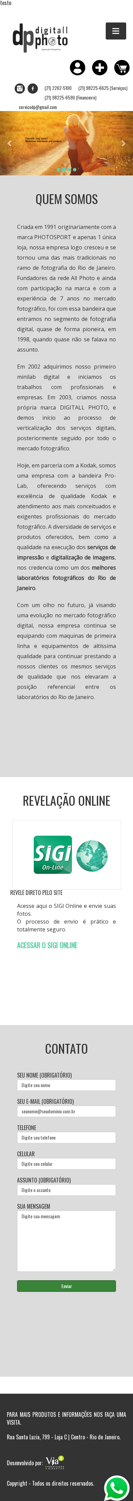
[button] (10, 143)
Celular (26, 1154)
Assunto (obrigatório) (44, 1180)
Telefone (26, 1128)
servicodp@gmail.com (38, 107)
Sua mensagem (33, 1206)
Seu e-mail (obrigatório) (45, 1101)
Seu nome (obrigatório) (44, 1075)
